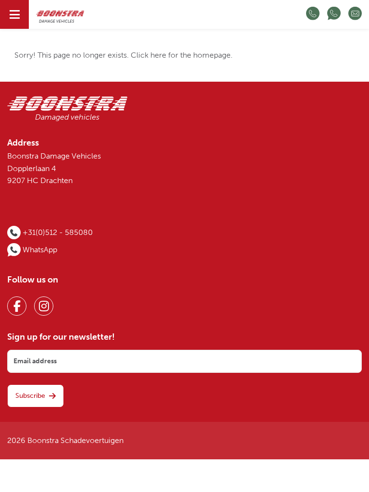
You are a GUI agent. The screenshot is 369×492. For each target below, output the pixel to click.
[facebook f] (16, 306)
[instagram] (43, 306)
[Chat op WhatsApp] (334, 14)
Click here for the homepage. (182, 55)
